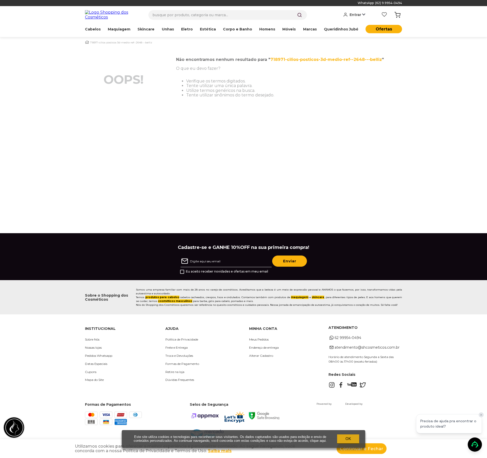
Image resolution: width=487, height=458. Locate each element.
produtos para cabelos (162, 297)
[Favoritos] (384, 15)
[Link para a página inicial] (87, 42)
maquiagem (299, 297)
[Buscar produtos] (299, 15)
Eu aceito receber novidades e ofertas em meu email (227, 271)
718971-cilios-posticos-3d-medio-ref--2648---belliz (121, 42)
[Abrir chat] (475, 444)
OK (348, 438)
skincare (318, 297)
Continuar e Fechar (361, 448)
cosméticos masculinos (175, 301)
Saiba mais (220, 450)
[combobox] (227, 15)
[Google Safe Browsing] (264, 418)
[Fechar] (481, 414)
